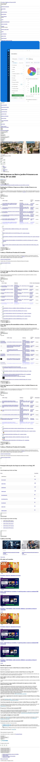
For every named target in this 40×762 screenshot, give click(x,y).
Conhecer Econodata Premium (5, 259)
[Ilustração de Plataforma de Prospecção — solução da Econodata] (20, 71)
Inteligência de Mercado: (6, 724)
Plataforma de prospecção (4, 6)
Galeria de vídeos (3, 118)
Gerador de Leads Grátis (4, 29)
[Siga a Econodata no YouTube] (7, 746)
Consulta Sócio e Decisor (4, 40)
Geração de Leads (3, 113)
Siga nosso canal (4, 561)
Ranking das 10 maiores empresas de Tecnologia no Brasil (11, 553)
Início (3, 166)
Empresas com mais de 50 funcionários (8, 756)
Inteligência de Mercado (4, 116)
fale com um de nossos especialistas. (21, 693)
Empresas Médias (5, 755)
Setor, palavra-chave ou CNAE (5, 155)
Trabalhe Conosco (3, 126)
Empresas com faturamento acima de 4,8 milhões (10, 754)
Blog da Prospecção (3, 111)
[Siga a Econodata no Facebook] (5, 746)
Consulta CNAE (3, 36)
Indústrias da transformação (4, 21)
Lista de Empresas (3, 33)
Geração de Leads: (5, 725)
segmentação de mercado (14, 700)
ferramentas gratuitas (8, 699)
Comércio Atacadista (3, 24)
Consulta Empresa (3, 38)
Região (1, 158)
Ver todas (10, 40)
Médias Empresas (3, 14)
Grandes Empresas (3, 16)
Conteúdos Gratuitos (3, 109)
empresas (23, 256)
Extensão (1, 31)
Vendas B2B (8, 717)
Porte (1, 161)
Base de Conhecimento (4, 120)
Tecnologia (2, 26)
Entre (1, 128)
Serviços (1, 19)
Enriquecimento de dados (4, 107)
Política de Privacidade (4, 758)
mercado (24, 191)
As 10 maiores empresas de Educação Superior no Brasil (30, 553)
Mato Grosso (5, 169)
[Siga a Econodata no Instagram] (1, 746)
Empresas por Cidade (6, 757)
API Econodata (2, 8)
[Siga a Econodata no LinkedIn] (3, 746)
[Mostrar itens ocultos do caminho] (3, 168)
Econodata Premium (18, 734)
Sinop (4, 170)
